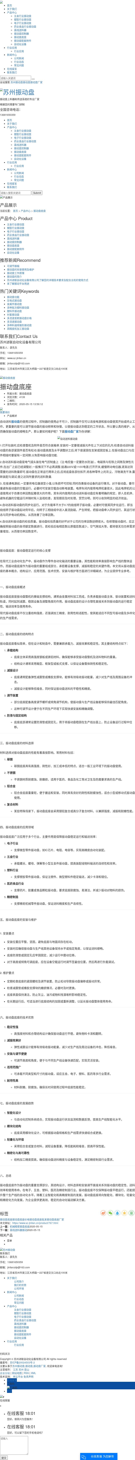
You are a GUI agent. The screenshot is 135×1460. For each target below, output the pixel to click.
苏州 (21, 1369)
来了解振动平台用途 (18, 283)
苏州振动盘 (17, 82)
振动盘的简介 (14, 276)
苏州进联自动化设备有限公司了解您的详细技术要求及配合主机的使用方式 (47, 280)
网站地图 (17, 1373)
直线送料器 (20, 30)
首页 (9, 5)
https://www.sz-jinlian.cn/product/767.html (35, 1223)
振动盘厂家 (36, 82)
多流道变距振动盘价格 (19, 318)
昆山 (26, 1369)
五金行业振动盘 (22, 16)
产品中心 (12, 12)
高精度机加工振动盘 (18, 328)
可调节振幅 (13, 266)
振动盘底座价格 (21, 1219)
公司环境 (19, 1288)
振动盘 (26, 82)
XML (33, 1373)
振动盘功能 (13, 297)
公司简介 (19, 1281)
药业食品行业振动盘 (25, 26)
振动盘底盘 (20, 37)
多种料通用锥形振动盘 (19, 325)
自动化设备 (20, 44)
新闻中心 (12, 54)
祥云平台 (18, 1376)
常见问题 (19, 65)
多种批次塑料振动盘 (18, 307)
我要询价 (5, 412)
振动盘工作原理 (15, 273)
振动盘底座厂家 (55, 1219)
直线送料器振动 (18, 1230)
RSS (26, 1373)
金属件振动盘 (14, 304)
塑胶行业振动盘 (22, 19)
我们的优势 (20, 1285)
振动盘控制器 (21, 33)
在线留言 (12, 68)
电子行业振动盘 (22, 23)
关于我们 (12, 9)
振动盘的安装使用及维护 (20, 269)
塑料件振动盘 (14, 311)
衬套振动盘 (13, 314)
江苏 (15, 1369)
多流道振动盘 (14, 321)
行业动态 (19, 61)
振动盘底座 (6, 1219)
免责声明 (28, 1376)
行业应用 (12, 47)
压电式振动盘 (14, 300)
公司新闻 (19, 58)
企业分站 (5, 1373)
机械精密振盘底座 (20, 1226)
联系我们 (12, 72)
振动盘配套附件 (22, 40)
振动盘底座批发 (38, 1219)
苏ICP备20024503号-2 (22, 1362)
